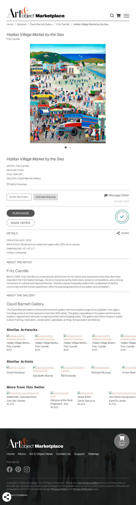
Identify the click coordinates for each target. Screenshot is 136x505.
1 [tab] (66, 147)
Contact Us (63, 454)
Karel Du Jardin (117, 400)
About (22, 454)
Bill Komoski (68, 375)
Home (10, 454)
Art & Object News (41, 454)
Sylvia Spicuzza (86, 400)
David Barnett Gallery (29, 178)
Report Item (121, 201)
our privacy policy (88, 483)
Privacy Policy (59, 489)
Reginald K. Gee (59, 403)
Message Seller (118, 195)
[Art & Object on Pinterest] (18, 469)
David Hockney (16, 372)
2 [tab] (70, 147)
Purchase (20, 213)
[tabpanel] (68, 93)
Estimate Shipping (45, 197)
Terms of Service (82, 489)
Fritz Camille (22, 166)
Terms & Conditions (17, 495)
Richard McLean (101, 372)
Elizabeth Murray (43, 375)
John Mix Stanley (16, 400)
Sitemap (93, 454)
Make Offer (20, 223)
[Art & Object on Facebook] (9, 469)
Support (79, 454)
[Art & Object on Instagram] (27, 469)
